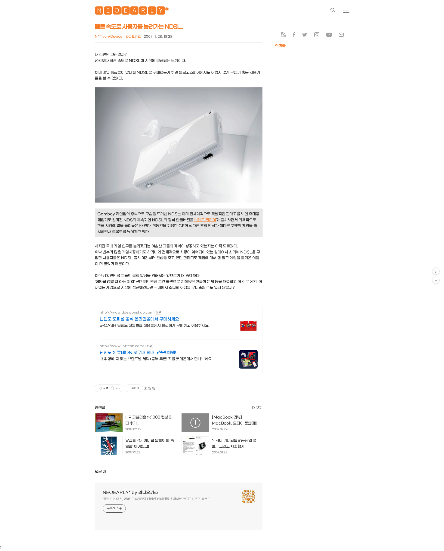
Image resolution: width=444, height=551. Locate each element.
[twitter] (304, 35)
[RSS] (283, 35)
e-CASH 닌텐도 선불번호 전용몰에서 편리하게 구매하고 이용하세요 (154, 325)
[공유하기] (112, 388)
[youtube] (329, 35)
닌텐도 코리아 (205, 220)
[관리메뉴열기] (435, 271)
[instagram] (316, 35)
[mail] (341, 35)
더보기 (257, 408)
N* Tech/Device (108, 37)
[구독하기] (435, 280)
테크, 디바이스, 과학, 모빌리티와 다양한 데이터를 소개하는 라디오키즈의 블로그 (156, 499)
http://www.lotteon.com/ (122, 346)
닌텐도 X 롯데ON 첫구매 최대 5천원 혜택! (138, 352)
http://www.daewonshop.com (126, 312)
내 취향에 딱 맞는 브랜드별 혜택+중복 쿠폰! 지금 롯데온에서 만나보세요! (156, 359)
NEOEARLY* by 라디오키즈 (130, 492)
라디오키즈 (133, 37)
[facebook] (294, 35)
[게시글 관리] (118, 388)
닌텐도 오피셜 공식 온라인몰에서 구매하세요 (139, 319)
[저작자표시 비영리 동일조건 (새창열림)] (149, 388)
